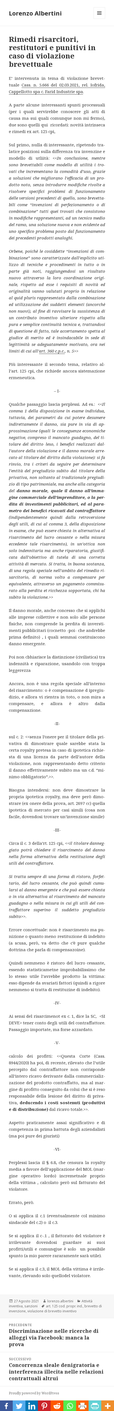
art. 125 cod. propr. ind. (64, 1306)
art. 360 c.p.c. (52, 351)
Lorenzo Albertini (35, 13)
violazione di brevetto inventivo (52, 1311)
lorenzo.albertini (60, 1301)
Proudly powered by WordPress (34, 1393)
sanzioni (31, 1306)
